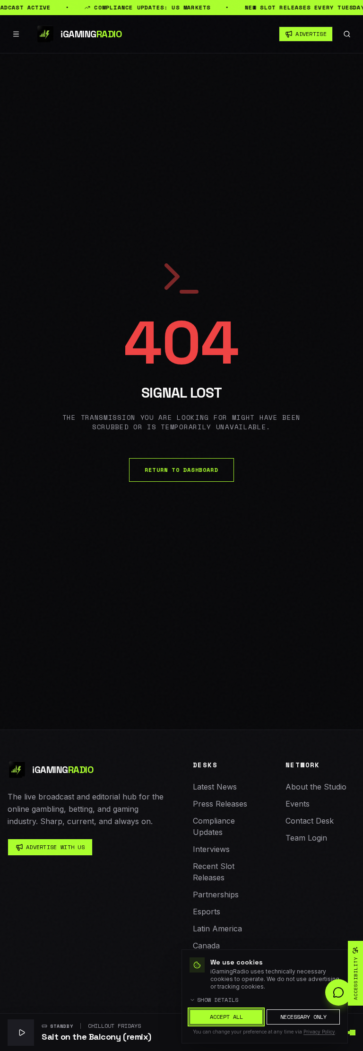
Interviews (211, 849)
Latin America (217, 928)
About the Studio (315, 786)
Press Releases (220, 803)
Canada (206, 945)
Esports (206, 911)
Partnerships (216, 894)
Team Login (306, 838)
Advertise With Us (55, 847)
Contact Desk (309, 820)
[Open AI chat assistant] (338, 992)
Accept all (226, 1017)
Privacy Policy (319, 1031)
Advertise (311, 34)
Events (297, 803)
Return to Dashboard (181, 470)
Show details (218, 1000)
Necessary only (303, 1017)
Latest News (215, 786)
